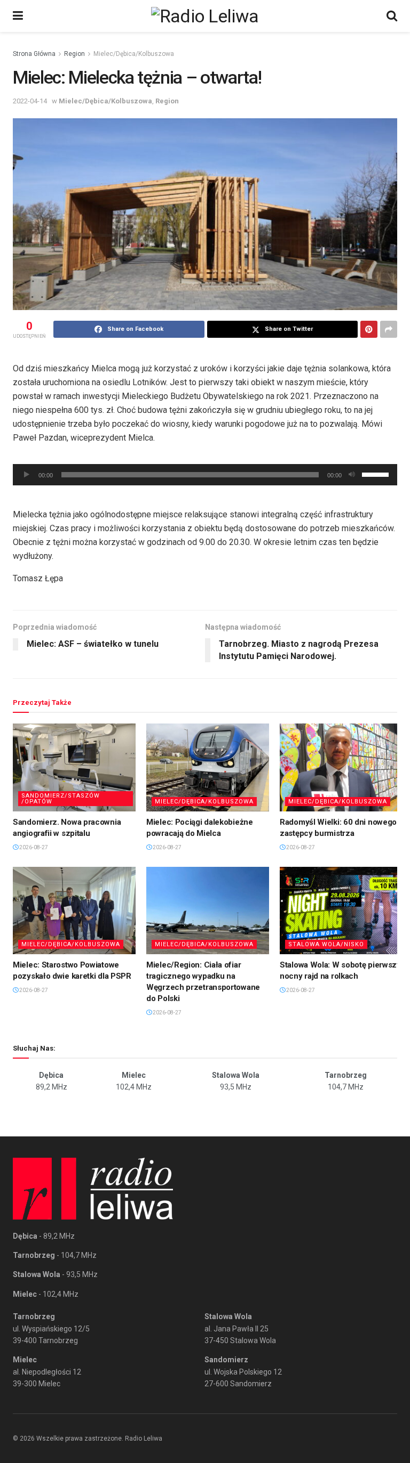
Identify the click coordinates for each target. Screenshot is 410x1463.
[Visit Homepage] (205, 16)
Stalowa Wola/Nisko (326, 944)
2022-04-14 (30, 101)
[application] (205, 474)
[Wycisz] (351, 474)
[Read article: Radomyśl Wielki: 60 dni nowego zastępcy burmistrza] (341, 767)
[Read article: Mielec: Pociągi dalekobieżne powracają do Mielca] (207, 767)
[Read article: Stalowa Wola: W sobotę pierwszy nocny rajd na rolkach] (341, 910)
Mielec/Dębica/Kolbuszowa (133, 54)
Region (74, 54)
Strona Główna (34, 54)
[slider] (377, 473)
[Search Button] (392, 16)
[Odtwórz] (26, 474)
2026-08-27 (33, 847)
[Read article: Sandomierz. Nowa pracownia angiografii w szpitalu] (74, 767)
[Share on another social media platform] (388, 329)
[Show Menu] (18, 16)
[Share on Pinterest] (368, 329)
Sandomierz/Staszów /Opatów (60, 798)
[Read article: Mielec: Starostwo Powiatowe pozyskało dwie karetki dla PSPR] (74, 910)
